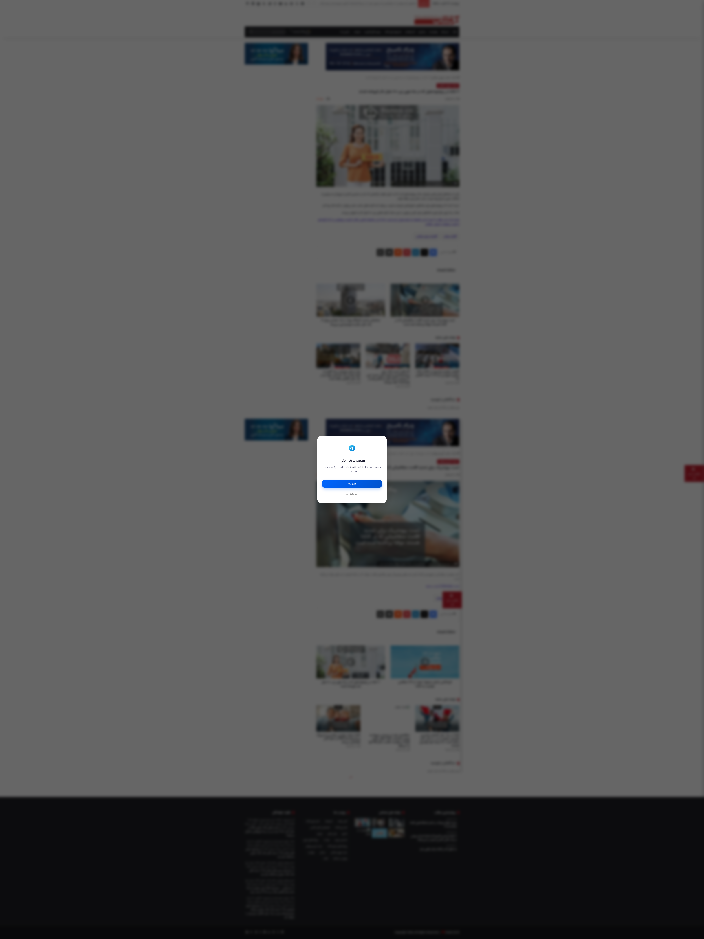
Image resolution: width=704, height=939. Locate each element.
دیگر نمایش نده (352, 494)
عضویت (352, 484)
